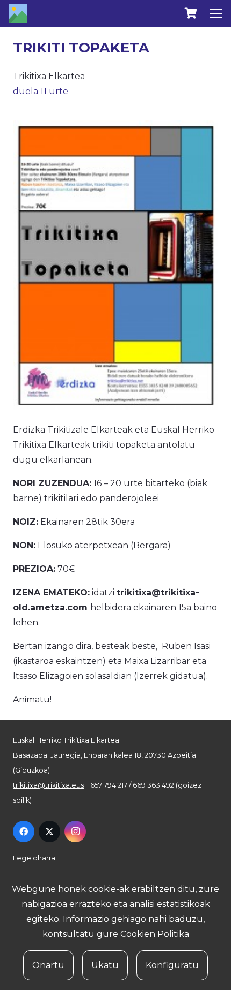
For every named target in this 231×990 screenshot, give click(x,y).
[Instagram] (75, 831)
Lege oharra (34, 858)
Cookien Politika (154, 934)
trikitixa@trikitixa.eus (48, 785)
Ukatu (105, 965)
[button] (216, 13)
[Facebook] (23, 831)
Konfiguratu (172, 965)
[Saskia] (191, 13)
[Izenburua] (18, 13)
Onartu (48, 965)
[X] (49, 831)
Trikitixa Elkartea (49, 76)
